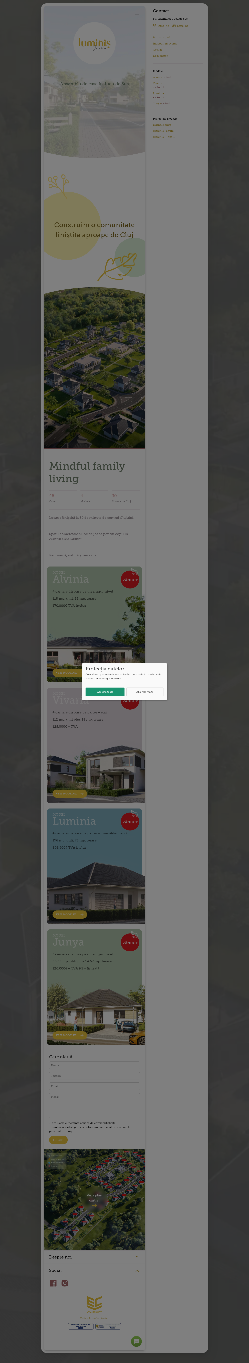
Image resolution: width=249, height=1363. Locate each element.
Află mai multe (144, 691)
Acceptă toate (105, 691)
